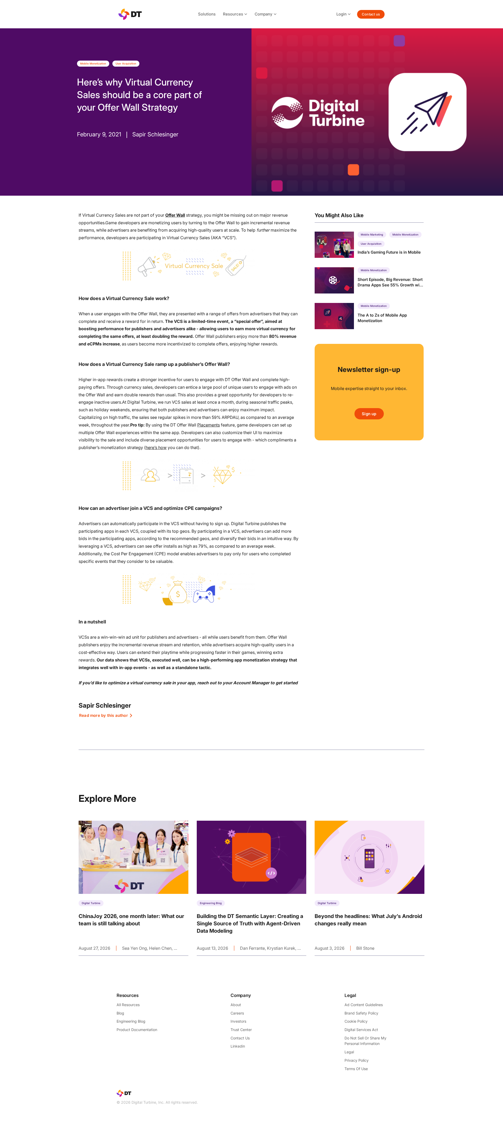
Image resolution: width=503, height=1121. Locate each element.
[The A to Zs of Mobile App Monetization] (369, 316)
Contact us (371, 14)
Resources (233, 14)
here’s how (156, 447)
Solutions (207, 14)
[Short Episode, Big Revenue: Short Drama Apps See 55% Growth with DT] (369, 280)
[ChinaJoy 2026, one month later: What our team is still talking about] (133, 888)
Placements (208, 425)
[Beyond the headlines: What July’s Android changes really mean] (369, 888)
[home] (130, 14)
